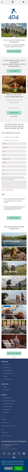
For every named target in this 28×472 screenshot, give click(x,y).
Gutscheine (6, 412)
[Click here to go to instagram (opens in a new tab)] (9, 453)
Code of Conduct (6, 435)
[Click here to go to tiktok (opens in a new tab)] (14, 453)
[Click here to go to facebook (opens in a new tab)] (4, 453)
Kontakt (3, 419)
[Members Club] (26, 2)
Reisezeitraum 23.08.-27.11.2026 (14, 94)
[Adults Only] (14, 327)
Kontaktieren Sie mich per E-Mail (11, 140)
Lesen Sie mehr (13, 108)
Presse (5, 387)
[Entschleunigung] (14, 239)
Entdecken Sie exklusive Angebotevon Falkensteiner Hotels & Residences (14, 65)
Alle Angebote (14, 71)
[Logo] (14, 2)
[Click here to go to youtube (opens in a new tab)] (23, 453)
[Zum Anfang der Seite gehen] (14, 357)
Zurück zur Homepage (14, 51)
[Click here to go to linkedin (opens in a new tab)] (14, 457)
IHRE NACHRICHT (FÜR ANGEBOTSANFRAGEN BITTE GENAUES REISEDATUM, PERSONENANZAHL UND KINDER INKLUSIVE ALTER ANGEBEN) (13, 178)
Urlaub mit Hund (7, 406)
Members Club (7, 409)
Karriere (5, 376)
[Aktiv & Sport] (14, 283)
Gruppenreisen (7, 398)
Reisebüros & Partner (9, 400)
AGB (2, 429)
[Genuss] (14, 254)
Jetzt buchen (14, 112)
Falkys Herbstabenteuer (14, 97)
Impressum (4, 432)
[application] (14, 465)
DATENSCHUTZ (5, 422)
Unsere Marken (7, 370)
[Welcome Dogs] (14, 312)
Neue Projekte (7, 367)
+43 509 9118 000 (7, 447)
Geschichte (6, 364)
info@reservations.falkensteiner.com (10, 448)
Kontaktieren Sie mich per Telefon (11, 137)
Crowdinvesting (7, 379)
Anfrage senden (14, 217)
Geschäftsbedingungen (9, 209)
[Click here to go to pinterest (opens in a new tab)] (19, 453)
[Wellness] (14, 341)
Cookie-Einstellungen (8, 426)
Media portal (6, 390)
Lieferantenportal (8, 403)
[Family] (14, 298)
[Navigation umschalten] (2, 2)
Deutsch (23, 2)
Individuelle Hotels (8, 373)
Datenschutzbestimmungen (15, 207)
